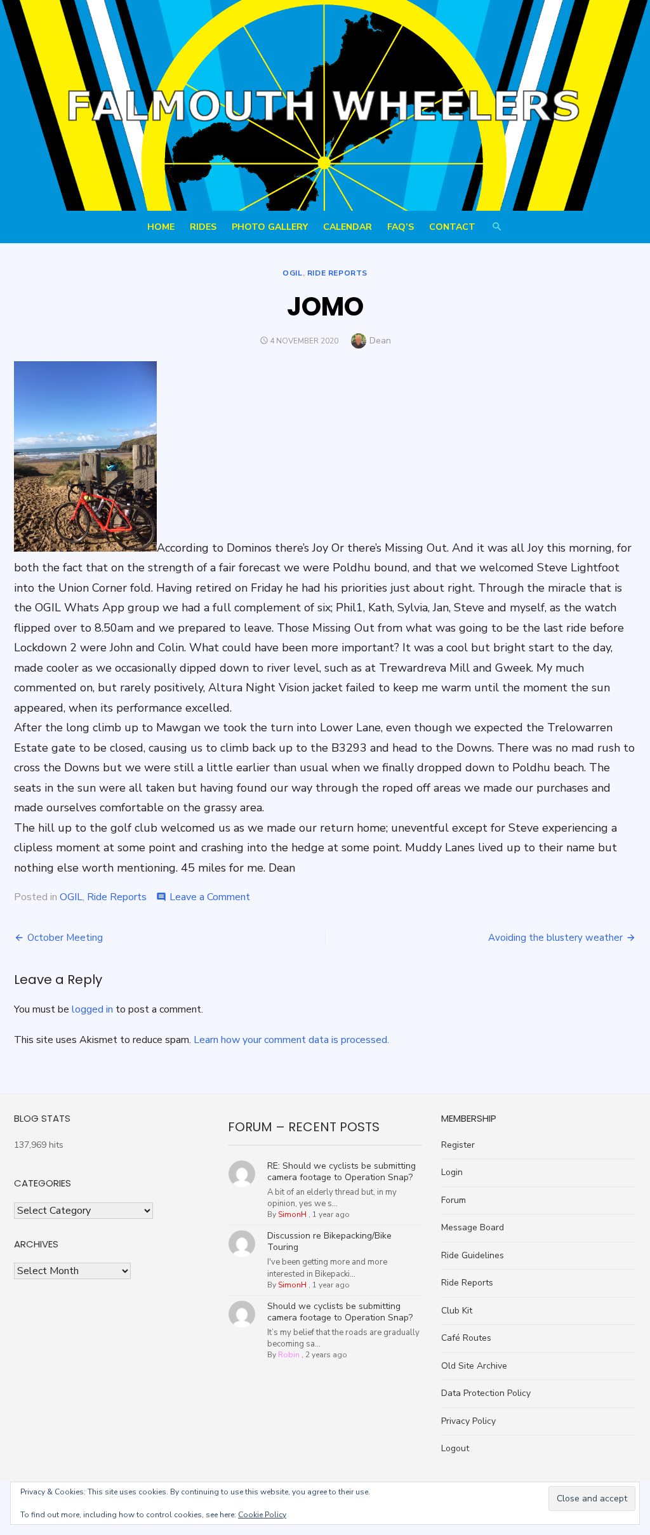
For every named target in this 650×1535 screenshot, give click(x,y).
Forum (453, 1200)
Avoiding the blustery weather (555, 937)
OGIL (292, 273)
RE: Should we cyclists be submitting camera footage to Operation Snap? (341, 1171)
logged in (92, 1009)
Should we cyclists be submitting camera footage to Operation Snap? (340, 1312)
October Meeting (65, 937)
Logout (455, 1448)
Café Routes (466, 1338)
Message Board (472, 1227)
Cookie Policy (262, 1515)
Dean (380, 341)
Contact (452, 227)
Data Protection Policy (486, 1393)
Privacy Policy (468, 1421)
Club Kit (456, 1311)
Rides (203, 227)
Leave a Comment (209, 897)
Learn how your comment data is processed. (291, 1040)
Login (452, 1172)
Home (161, 227)
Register (458, 1145)
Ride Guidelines (472, 1255)
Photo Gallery (270, 227)
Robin (289, 1355)
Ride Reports (337, 273)
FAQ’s (400, 227)
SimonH (292, 1214)
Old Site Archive (474, 1366)
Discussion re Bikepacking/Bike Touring (329, 1241)
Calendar (347, 227)
